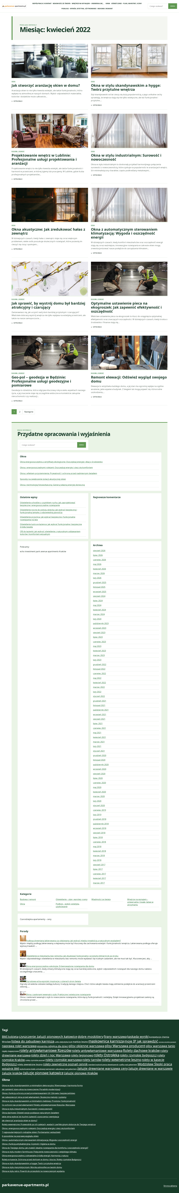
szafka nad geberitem (128, 1064)
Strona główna (170, 1185)
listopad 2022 (99, 669)
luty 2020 (97, 801)
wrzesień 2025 (99, 591)
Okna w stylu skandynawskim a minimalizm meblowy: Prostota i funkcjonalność (38, 1101)
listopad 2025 (99, 587)
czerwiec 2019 (99, 810)
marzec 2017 (99, 883)
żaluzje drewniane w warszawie (150, 1068)
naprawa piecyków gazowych (167, 1042)
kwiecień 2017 (99, 878)
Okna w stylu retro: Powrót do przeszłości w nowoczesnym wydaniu (33, 1171)
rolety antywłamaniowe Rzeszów (45, 1050)
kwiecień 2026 (99, 569)
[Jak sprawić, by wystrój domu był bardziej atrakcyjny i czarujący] (50, 279)
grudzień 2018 (99, 819)
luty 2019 (97, 814)
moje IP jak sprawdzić (141, 1041)
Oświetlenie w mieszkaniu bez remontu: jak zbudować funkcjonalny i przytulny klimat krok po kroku (72, 956)
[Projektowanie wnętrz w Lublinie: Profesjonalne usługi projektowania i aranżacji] (50, 131)
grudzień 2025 (99, 582)
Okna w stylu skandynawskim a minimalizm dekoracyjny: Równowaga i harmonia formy (42, 1085)
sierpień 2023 (99, 632)
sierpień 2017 (99, 864)
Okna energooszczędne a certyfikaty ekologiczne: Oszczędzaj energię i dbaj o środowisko (61, 461)
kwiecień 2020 (99, 792)
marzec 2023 (99, 655)
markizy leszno (80, 1041)
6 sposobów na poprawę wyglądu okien (20, 1136)
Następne (28, 411)
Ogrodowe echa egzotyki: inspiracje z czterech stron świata (53, 981)
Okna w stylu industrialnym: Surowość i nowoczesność (126, 157)
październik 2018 (101, 823)
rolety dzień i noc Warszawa (50, 1055)
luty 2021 (97, 746)
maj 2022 (97, 678)
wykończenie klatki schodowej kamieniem (37, 1069)
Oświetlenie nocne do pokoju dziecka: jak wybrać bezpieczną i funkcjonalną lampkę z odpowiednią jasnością (48, 511)
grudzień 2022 (99, 664)
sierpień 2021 (99, 719)
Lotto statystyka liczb (63, 1042)
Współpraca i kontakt (42, 3)
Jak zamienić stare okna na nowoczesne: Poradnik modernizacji (31, 1089)
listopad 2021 (99, 705)
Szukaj (172, 6)
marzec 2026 (99, 573)
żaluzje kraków (12, 1073)
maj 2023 (97, 646)
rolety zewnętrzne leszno (29, 1064)
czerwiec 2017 (99, 873)
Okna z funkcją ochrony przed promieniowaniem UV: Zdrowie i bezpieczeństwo (38, 1093)
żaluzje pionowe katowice (43, 1073)
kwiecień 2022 (99, 682)
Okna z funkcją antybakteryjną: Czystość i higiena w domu (28, 1144)
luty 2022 (97, 691)
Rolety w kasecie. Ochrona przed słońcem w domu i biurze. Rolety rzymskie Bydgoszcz (41, 1159)
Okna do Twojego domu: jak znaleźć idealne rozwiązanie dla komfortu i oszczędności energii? (45, 1147)
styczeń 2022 (99, 696)
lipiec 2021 (98, 723)
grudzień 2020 (99, 755)
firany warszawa (115, 1036)
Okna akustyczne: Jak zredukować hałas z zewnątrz (48, 231)
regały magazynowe (10, 1051)
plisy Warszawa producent (125, 1046)
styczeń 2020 (99, 805)
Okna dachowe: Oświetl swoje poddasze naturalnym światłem (30, 1112)
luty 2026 (97, 578)
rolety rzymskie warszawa (63, 1060)
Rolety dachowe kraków (141, 1050)
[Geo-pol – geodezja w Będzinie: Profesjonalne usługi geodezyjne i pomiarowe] (50, 353)
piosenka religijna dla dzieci (52, 1046)
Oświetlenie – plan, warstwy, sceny (126, 3)
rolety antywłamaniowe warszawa (97, 1050)
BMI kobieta (10, 1037)
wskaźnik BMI (10, 1068)
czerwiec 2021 (99, 728)
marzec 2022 (99, 687)
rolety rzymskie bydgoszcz (138, 1055)
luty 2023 (97, 659)
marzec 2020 (99, 796)
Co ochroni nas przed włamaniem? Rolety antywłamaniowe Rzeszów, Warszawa (38, 1105)
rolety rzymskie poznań (35, 1060)
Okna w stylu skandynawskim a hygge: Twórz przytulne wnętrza (126, 87)
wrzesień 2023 (99, 628)
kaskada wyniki (138, 1036)
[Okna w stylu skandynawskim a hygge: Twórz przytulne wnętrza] (129, 61)
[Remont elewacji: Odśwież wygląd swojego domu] (129, 353)
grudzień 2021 (99, 701)
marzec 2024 (99, 614)
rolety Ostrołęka (106, 1055)
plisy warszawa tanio (160, 1046)
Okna (108, 3)
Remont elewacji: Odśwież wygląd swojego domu (129, 379)
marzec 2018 (99, 855)
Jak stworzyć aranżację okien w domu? (46, 85)
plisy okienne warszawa (86, 1046)
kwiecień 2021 (99, 737)
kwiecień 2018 (99, 851)
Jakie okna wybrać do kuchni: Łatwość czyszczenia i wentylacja (30, 1116)
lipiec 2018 (98, 837)
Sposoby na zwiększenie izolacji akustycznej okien (43, 479)
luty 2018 (97, 860)
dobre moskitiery (90, 1036)
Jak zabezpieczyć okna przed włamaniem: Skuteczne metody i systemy (34, 1097)
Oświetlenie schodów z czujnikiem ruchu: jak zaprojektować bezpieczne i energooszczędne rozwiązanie (47, 504)
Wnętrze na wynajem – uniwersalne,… (88, 3)
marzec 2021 (99, 741)
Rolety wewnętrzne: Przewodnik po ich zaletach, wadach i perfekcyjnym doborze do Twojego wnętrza (49, 1124)
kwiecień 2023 (99, 650)
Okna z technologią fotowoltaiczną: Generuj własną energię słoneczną (52, 484)
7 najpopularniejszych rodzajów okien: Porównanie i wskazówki (31, 1132)
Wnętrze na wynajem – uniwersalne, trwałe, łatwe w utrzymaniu (140, 902)
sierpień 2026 (99, 550)
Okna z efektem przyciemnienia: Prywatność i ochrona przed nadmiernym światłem (58, 473)
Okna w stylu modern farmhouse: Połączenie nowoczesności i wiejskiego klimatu (39, 1151)
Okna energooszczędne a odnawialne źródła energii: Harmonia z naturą (35, 1155)
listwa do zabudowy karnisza (32, 1041)
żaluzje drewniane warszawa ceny (102, 1068)
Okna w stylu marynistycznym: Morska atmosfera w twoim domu (32, 1167)
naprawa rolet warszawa (19, 1046)
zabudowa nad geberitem (66, 1069)
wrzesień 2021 (99, 714)
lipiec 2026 (98, 555)
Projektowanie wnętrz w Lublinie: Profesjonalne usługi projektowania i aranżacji (44, 159)
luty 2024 (97, 619)
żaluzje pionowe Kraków (81, 1073)
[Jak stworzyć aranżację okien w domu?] (50, 61)
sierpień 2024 (99, 596)
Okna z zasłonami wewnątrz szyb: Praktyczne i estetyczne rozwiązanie (58, 994)
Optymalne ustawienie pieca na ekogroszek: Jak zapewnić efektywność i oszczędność (126, 307)
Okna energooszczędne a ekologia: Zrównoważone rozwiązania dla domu (60, 966)
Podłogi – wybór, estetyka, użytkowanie (78, 9)
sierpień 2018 (99, 832)
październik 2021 (101, 710)
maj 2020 (97, 787)
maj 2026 (97, 564)
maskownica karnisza (106, 1041)
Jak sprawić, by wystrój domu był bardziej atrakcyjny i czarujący (48, 305)
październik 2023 (101, 623)
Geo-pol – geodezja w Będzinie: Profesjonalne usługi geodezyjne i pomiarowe (41, 381)
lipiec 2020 (98, 778)
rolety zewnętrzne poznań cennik (65, 1064)
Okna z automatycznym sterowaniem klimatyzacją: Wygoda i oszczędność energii (124, 233)
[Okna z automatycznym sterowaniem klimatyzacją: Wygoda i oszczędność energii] (129, 205)
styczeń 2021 (99, 751)
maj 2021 (97, 732)
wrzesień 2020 (99, 769)
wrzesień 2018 (99, 828)
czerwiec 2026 (99, 559)
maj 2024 (97, 605)
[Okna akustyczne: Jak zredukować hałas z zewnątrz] (50, 205)
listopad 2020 (99, 760)
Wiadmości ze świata (62, 3)
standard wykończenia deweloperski (103, 1064)
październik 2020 (101, 764)
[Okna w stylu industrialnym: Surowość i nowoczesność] (129, 131)
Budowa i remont (105, 9)
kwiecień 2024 (99, 609)
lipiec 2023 (98, 637)
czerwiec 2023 (99, 641)
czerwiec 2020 (99, 782)
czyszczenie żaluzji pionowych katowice (48, 1036)
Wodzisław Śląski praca (155, 1064)
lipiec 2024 (98, 600)
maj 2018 (97, 846)
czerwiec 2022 (99, 673)
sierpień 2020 (99, 773)
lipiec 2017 (98, 869)
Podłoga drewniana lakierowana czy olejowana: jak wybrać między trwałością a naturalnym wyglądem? (73, 940)
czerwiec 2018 (99, 842)
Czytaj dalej (18, 101)
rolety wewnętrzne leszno (121, 1059)
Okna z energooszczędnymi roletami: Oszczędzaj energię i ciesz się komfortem (56, 467)
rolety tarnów (91, 1060)
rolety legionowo (82, 1055)
